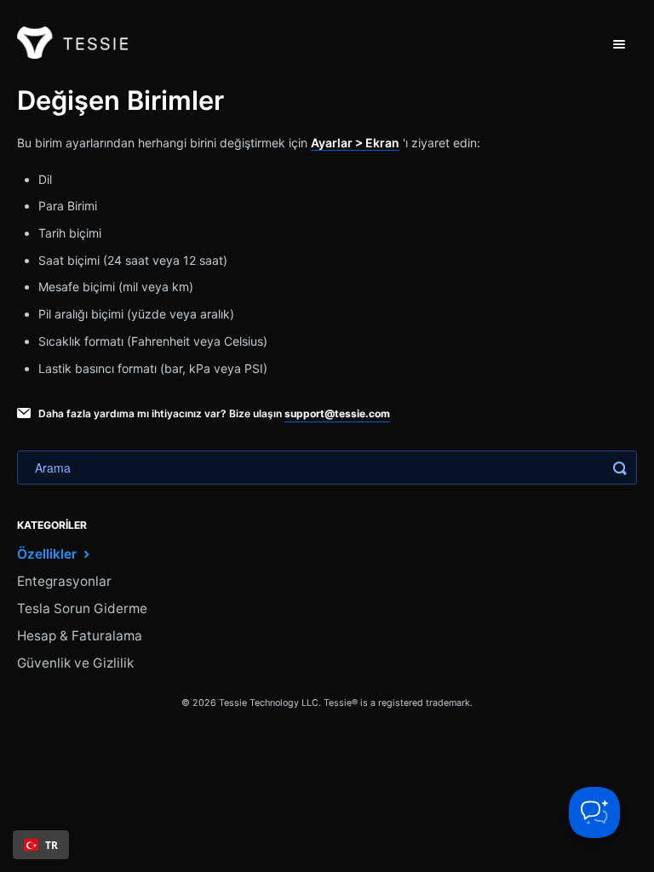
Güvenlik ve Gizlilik (75, 663)
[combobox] (41, 844)
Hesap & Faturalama (79, 636)
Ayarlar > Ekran (355, 142)
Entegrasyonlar (64, 581)
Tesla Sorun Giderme (82, 608)
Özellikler (48, 554)
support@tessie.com (337, 413)
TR (51, 845)
